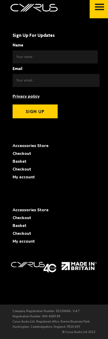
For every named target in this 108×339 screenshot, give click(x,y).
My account (24, 177)
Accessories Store (30, 145)
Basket (19, 161)
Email (18, 68)
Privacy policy (26, 96)
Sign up (35, 111)
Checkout (22, 153)
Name (18, 45)
